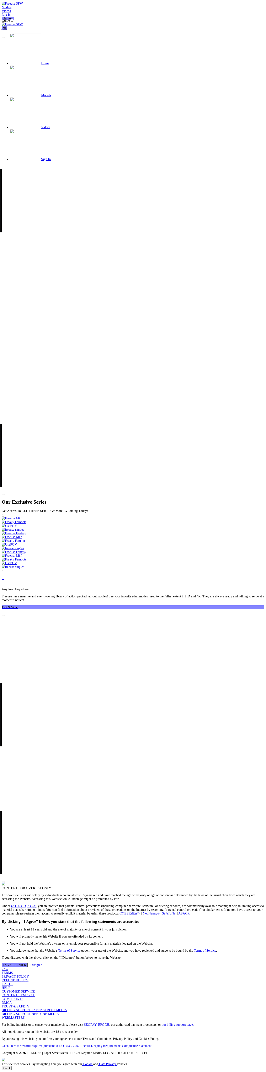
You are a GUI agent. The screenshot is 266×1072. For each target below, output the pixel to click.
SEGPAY (90, 1024)
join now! (8, 18)
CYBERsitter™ (129, 913)
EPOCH (103, 1024)
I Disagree (35, 965)
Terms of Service (69, 950)
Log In (6, 14)
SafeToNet (169, 913)
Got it (6, 1068)
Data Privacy (107, 1064)
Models (6, 7)
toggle (6, 20)
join (4, 28)
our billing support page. (178, 1024)
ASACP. (184, 913)
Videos (6, 11)
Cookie (87, 1064)
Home (45, 63)
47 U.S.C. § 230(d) (23, 906)
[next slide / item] (3, 494)
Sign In (46, 159)
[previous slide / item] (3, 37)
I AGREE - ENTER (14, 965)
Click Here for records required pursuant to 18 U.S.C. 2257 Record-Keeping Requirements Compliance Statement (76, 1046)
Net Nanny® (151, 913)
